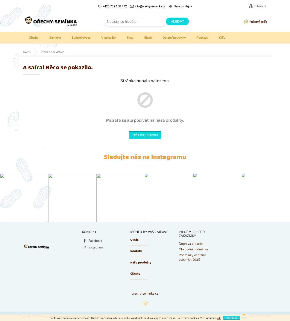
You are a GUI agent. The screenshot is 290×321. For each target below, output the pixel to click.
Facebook (95, 241)
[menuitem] (30, 38)
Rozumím (232, 317)
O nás (134, 240)
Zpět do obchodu (145, 135)
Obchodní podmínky (193, 249)
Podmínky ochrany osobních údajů (192, 257)
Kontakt (136, 251)
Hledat (177, 21)
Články (135, 274)
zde (219, 318)
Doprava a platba (191, 244)
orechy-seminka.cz (145, 293)
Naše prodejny (140, 262)
